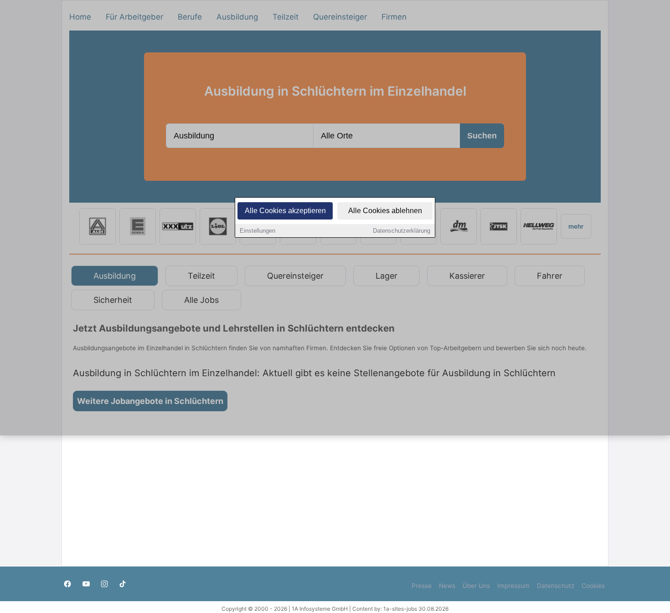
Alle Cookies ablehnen (385, 211)
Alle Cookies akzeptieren (285, 211)
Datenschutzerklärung (401, 230)
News (447, 585)
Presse (422, 585)
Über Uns (476, 585)
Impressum (513, 585)
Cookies (593, 585)
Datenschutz (555, 585)
